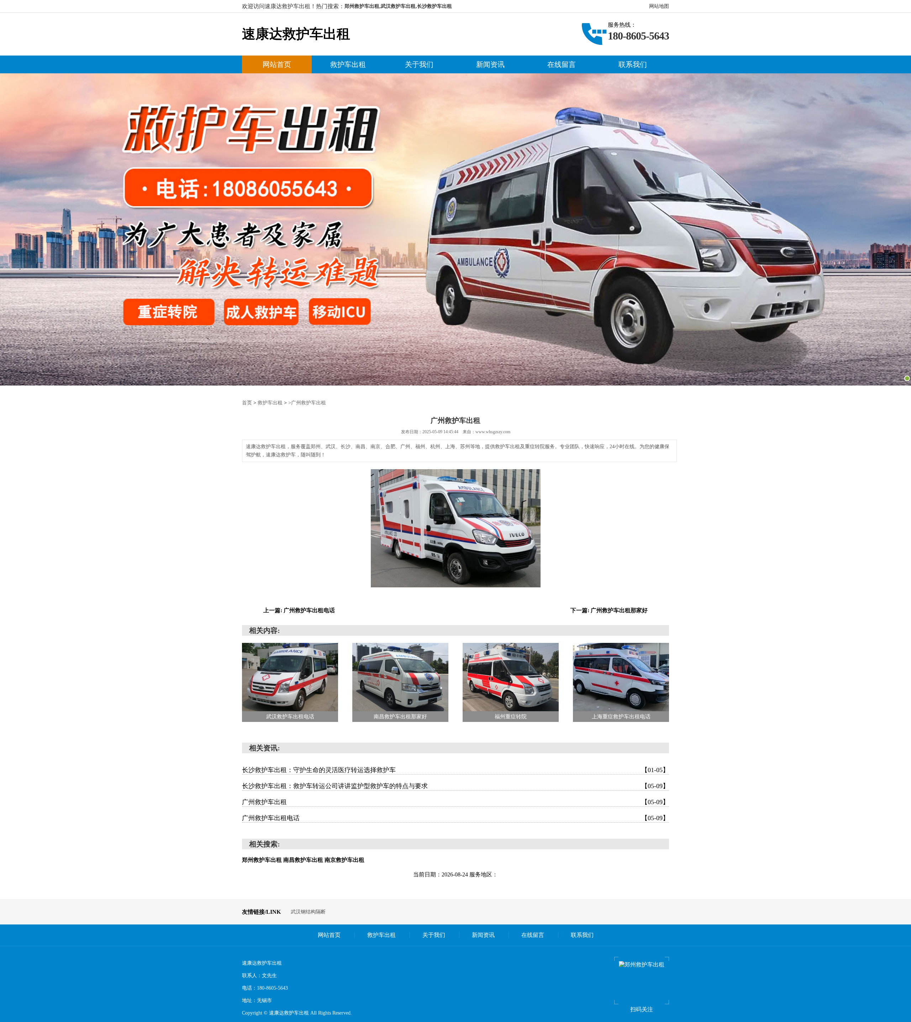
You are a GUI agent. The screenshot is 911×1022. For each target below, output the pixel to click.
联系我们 (632, 64)
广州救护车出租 (455, 802)
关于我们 (419, 64)
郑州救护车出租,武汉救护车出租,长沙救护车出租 (398, 6)
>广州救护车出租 (307, 402)
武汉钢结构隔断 (308, 911)
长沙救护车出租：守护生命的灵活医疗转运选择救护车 (455, 770)
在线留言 (561, 64)
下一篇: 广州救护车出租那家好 (609, 610)
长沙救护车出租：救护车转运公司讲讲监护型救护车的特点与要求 (455, 786)
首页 (247, 402)
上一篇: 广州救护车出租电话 (299, 610)
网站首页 (277, 64)
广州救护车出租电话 (455, 818)
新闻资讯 (490, 64)
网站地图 (659, 6)
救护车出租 (348, 64)
